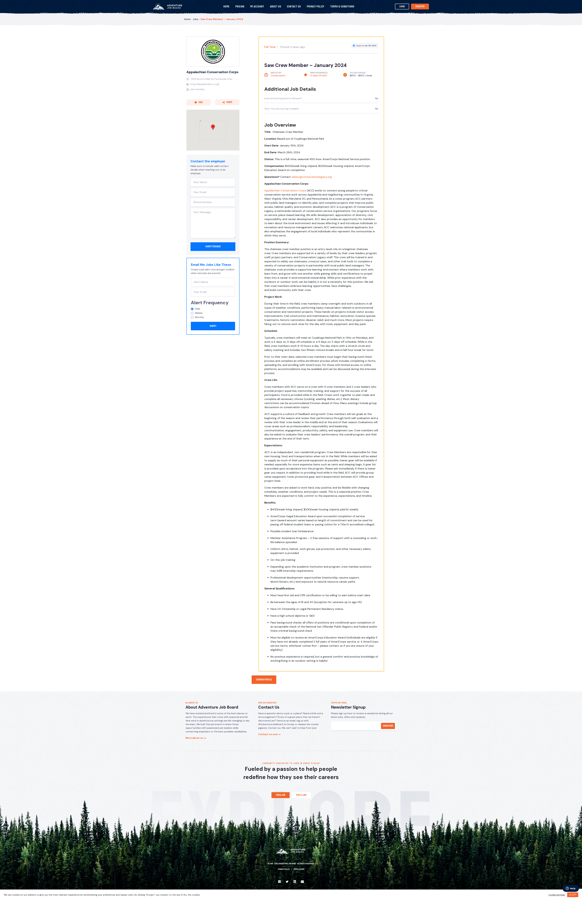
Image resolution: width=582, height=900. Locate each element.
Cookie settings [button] (557, 894)
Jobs (195, 19)
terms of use (298, 869)
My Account (257, 6)
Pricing (239, 6)
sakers (295, 177)
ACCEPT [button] (572, 894)
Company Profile (264, 679)
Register (420, 6)
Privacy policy (284, 869)
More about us (195, 737)
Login (402, 6)
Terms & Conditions (342, 6)
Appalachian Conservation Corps (212, 72)
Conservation (278, 75)
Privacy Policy (315, 6)
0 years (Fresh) (318, 75)
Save (200, 102)
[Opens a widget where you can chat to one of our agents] (570, 888)
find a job (280, 795)
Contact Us (294, 6)
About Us (275, 6)
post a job (301, 795)
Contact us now (268, 734)
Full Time (270, 47)
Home (226, 6)
